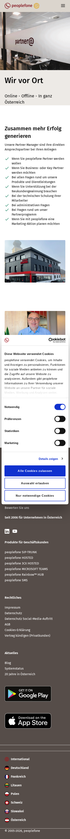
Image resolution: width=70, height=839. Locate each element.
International (20, 759)
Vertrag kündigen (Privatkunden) (27, 635)
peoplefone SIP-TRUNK (21, 552)
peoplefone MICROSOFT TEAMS (26, 569)
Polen (14, 794)
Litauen (16, 785)
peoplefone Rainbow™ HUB (24, 574)
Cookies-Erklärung (17, 630)
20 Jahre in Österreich (20, 674)
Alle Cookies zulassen (35, 470)
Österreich (18, 820)
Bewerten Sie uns (17, 508)
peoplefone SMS (16, 580)
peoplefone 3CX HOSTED (22, 563)
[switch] (60, 419)
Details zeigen (48, 458)
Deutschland (19, 768)
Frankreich (18, 776)
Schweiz (16, 802)
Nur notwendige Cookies (35, 495)
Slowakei (17, 811)
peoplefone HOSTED (19, 558)
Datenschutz (13, 613)
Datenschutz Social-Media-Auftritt (29, 619)
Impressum (12, 607)
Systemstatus (14, 668)
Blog (8, 663)
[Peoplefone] (22, 7)
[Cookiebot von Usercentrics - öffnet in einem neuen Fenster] (49, 340)
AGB (7, 624)
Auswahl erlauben (35, 483)
